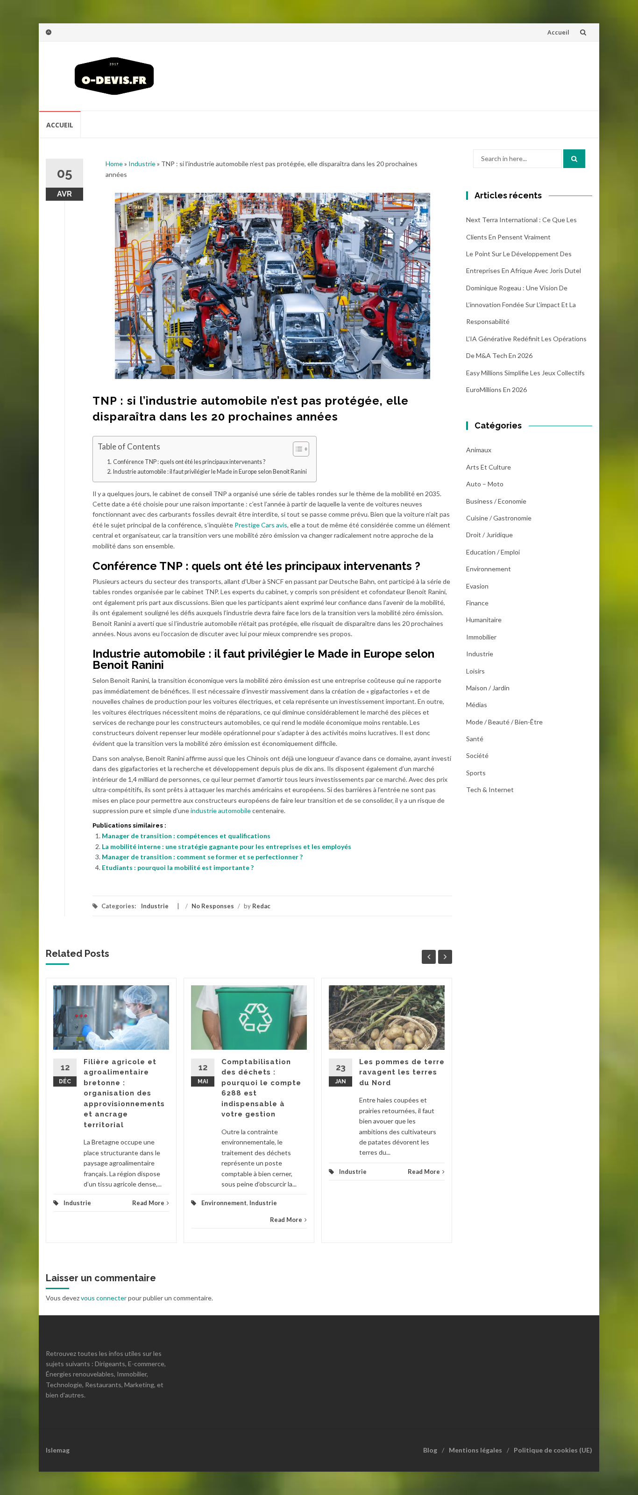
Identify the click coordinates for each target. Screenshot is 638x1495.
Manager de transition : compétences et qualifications (186, 836)
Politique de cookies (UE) (553, 1450)
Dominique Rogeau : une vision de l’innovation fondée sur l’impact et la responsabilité (521, 305)
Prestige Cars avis (260, 525)
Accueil (558, 32)
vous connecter (104, 1298)
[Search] (574, 158)
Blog (430, 1450)
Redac (261, 906)
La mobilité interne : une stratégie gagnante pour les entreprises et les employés (226, 846)
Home (114, 164)
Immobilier (481, 637)
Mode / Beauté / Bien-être (504, 722)
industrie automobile (221, 810)
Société (477, 755)
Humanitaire (484, 620)
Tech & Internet (490, 789)
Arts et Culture (488, 467)
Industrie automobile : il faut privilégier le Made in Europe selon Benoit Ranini (210, 471)
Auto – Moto (484, 484)
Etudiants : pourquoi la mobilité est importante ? (178, 867)
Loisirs (475, 671)
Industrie (142, 164)
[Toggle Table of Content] (296, 449)
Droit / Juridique (489, 535)
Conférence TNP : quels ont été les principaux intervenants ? (189, 461)
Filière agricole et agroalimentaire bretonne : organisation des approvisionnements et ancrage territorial (124, 1093)
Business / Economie (496, 501)
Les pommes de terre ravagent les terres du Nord (402, 1072)
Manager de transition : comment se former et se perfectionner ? (202, 857)
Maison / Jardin (488, 688)
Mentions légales (475, 1450)
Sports (476, 773)
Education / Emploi (493, 552)
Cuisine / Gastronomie (499, 518)
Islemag (58, 1450)
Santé (474, 739)
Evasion (477, 586)
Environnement (224, 1203)
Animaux (478, 450)
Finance (477, 603)
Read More (148, 1203)
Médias (476, 705)
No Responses (212, 906)
